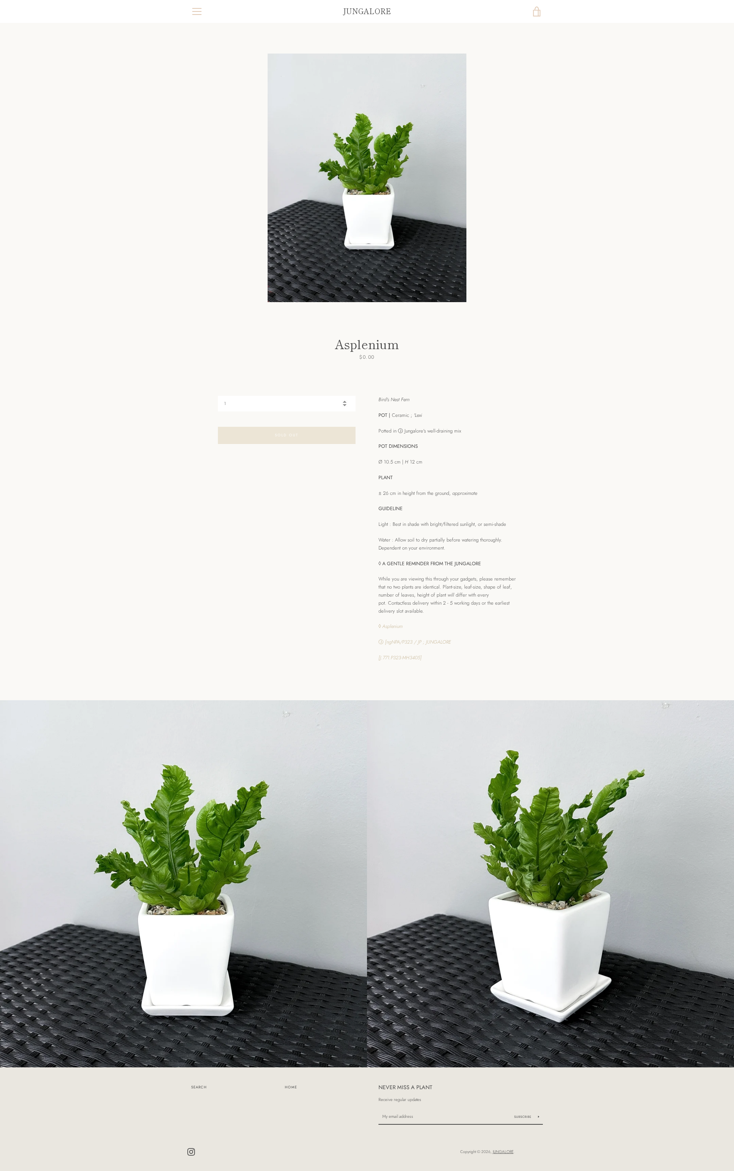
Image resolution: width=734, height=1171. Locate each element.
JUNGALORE (367, 11)
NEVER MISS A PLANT (405, 1087)
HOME (291, 1087)
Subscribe (523, 1116)
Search (199, 1087)
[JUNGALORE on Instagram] (191, 1151)
